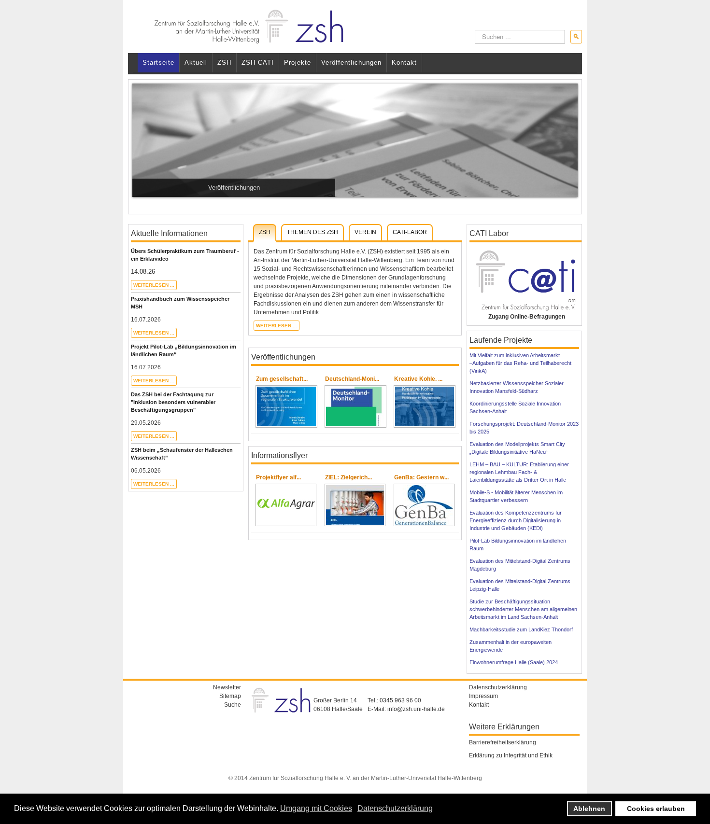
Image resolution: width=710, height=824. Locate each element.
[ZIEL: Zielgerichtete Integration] (355, 505)
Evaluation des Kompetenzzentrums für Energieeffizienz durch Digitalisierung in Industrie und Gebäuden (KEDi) (515, 520)
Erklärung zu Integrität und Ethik (511, 755)
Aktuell (196, 62)
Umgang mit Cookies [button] (316, 808)
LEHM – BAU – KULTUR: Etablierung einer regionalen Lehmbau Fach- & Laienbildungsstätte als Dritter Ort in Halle (519, 472)
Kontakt (404, 62)
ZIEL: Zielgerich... (348, 477)
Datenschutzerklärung (498, 687)
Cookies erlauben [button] (656, 808)
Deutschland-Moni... (352, 379)
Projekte (297, 62)
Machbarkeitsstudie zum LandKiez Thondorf (521, 629)
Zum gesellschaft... (282, 379)
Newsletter (227, 687)
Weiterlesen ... (153, 285)
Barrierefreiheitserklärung (502, 742)
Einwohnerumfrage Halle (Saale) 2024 (513, 662)
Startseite (158, 62)
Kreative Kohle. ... (418, 379)
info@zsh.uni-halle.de (416, 709)
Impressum (483, 696)
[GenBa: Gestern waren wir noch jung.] (424, 505)
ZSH (224, 62)
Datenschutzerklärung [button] (395, 808)
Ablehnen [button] (589, 808)
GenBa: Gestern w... (421, 477)
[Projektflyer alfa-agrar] (286, 505)
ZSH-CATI (257, 62)
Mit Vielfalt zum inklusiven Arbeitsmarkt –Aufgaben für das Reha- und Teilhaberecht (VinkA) (520, 363)
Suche (232, 704)
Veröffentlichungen (351, 62)
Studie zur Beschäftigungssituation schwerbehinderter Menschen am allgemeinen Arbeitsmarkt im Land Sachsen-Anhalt (523, 609)
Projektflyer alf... (278, 477)
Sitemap (230, 696)
